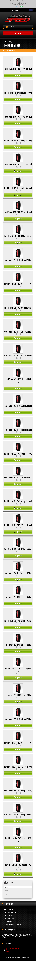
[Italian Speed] (18, 18)
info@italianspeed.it (12, 948)
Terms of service (11, 912)
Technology (10, 915)
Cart (11, 26)
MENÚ (17, 33)
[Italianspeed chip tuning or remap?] (12, 924)
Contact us (9, 909)
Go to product (18, 75)
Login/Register (16, 10)
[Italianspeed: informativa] (15, 7)
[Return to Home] (3, 50)
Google (8, 950)
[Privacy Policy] (9, 918)
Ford (7, 50)
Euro (24, 10)
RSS (7, 952)
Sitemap (9, 921)
